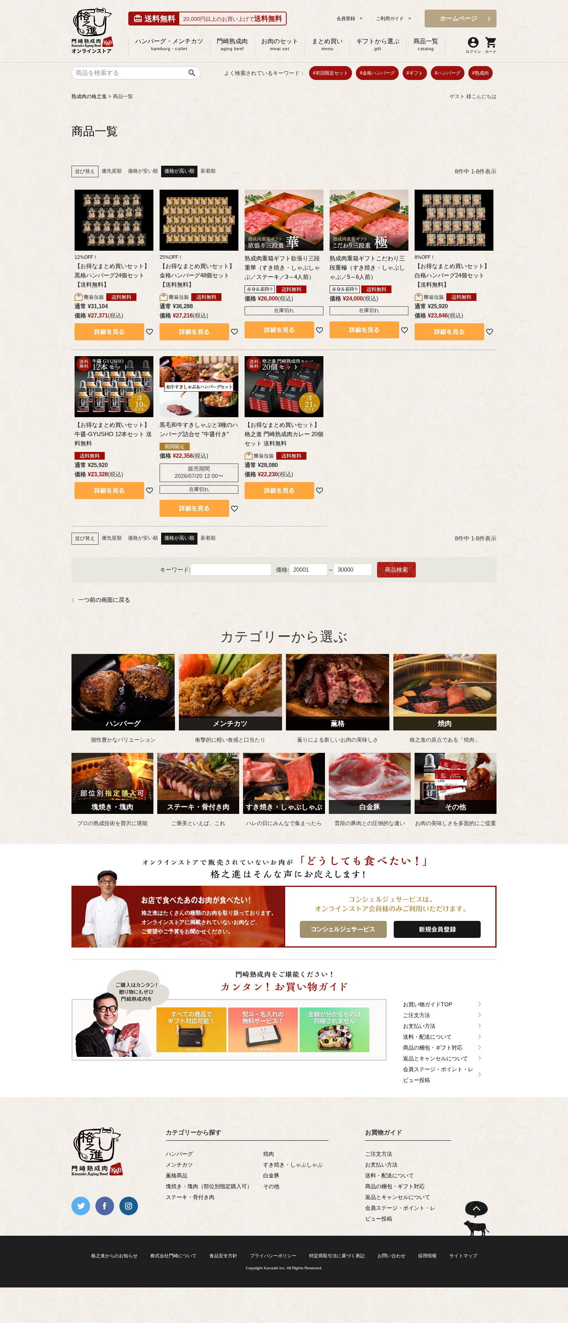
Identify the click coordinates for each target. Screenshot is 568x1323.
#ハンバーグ (448, 73)
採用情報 (427, 1255)
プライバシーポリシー (273, 1255)
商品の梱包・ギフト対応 (433, 1047)
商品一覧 (425, 44)
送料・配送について (427, 1037)
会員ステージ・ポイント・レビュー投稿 (438, 1074)
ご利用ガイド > (393, 18)
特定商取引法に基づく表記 (337, 1255)
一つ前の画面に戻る (104, 599)
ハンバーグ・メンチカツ (169, 44)
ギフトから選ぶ (378, 44)
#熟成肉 (480, 73)
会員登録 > (349, 18)
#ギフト (414, 73)
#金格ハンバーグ (377, 73)
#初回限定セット (330, 73)
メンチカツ (179, 1165)
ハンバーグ (179, 1154)
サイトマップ (463, 1255)
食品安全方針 (223, 1255)
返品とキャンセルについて (435, 1058)
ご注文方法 (416, 1015)
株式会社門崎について (173, 1255)
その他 (271, 1186)
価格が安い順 (143, 171)
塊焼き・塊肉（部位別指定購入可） (209, 1186)
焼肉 (268, 1154)
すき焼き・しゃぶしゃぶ (293, 1165)
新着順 (208, 171)
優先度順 (112, 171)
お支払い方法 (419, 1026)
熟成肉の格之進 (89, 96)
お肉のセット (279, 44)
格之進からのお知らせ (114, 1255)
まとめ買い (327, 44)
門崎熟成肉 (232, 44)
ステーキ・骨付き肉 (190, 1197)
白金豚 (271, 1175)
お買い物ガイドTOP (427, 1004)
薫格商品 (176, 1175)
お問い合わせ (391, 1255)
